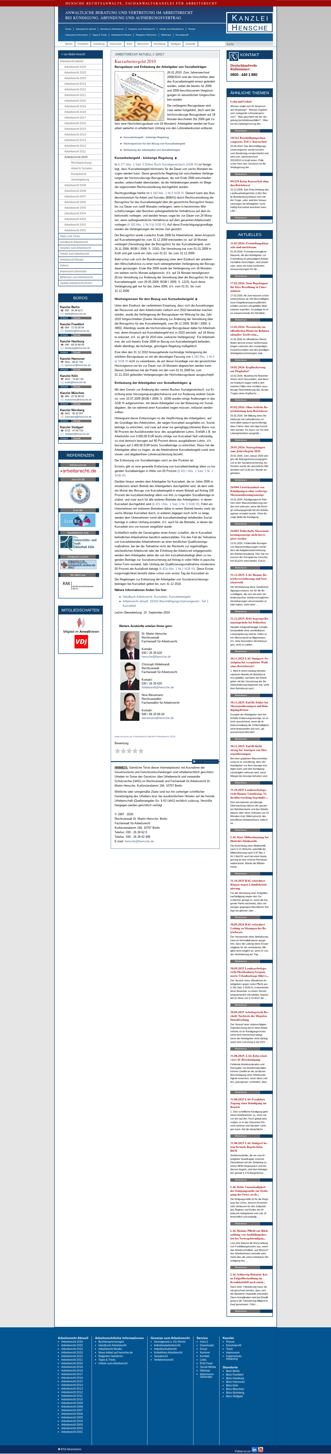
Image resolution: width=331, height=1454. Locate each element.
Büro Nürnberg (235, 1392)
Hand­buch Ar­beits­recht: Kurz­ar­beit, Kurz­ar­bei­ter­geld (156, 596)
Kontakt (204, 1356)
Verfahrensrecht (163, 1359)
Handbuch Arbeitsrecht (112, 29)
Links (203, 1359)
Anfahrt (64, 318)
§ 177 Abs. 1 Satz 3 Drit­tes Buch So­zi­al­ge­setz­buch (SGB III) (158, 164)
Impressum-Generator (76, 35)
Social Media (208, 1367)
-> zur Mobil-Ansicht (73, 54)
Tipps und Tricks (70, 236)
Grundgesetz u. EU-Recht (169, 1341)
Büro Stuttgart (234, 1396)
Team (229, 1349)
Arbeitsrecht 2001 (75, 230)
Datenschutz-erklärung (234, 1357)
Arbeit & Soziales (81, 168)
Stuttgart (175, 44)
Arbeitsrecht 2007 (75, 196)
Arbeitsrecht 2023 (75, 83)
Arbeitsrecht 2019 (75, 106)
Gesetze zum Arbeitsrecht (141, 29)
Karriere (205, 1352)
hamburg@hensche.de (77, 348)
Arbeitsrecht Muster (121, 35)
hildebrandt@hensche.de (158, 687)
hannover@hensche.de (78, 365)
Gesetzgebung (80, 179)
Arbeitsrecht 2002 (75, 224)
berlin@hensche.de (75, 313)
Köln (129, 44)
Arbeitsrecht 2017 (75, 117)
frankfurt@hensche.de (77, 331)
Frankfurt (82, 44)
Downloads (207, 1345)
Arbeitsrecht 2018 (75, 112)
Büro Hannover (235, 1381)
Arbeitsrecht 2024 (75, 78)
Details (76, 318)
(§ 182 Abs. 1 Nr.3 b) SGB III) (146, 224)
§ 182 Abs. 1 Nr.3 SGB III (167, 193)
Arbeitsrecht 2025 (75, 72)
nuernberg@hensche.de (78, 416)
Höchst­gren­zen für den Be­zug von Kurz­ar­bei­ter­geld (154, 143)
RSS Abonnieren (206, 761)
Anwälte (190, 44)
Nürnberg (160, 44)
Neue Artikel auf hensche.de (115, 1352)
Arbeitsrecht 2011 (75, 151)
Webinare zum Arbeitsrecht (76, 277)
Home (68, 29)
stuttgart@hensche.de (77, 434)
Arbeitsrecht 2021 (75, 95)
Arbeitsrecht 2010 (76, 157)
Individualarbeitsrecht (167, 1345)
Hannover (116, 44)
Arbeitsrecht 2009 (75, 185)
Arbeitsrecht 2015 (75, 129)
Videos (64, 265)
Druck (203, 1349)
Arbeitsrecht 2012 (75, 145)
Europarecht (78, 174)
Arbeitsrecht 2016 (75, 123)
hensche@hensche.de (156, 656)
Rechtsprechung (81, 162)
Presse (191, 29)
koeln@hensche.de (75, 382)
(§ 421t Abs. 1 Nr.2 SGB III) (177, 568)
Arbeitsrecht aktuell (86, 29)
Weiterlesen (241, 130)
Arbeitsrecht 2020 (75, 100)
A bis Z (204, 1341)
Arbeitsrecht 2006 (75, 202)
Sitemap (205, 1370)
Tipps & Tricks (99, 35)
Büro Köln (232, 1385)
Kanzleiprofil (182, 35)
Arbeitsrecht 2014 (75, 134)
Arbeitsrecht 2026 (75, 67)
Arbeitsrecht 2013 (75, 140)
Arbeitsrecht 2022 (75, 89)
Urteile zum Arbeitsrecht (171, 29)
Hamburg (99, 44)
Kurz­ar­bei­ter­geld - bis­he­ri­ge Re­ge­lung (146, 137)
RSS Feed (206, 1363)
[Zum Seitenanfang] (176, 158)
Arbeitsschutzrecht (165, 1349)
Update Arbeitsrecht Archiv (76, 283)
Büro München (235, 1389)
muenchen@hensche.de (78, 399)
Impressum (233, 1352)
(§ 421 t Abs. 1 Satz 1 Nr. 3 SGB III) (175, 504)
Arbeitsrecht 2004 (75, 213)
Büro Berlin (233, 1371)
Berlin (69, 44)
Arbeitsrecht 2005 (75, 207)
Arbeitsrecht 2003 (75, 219)
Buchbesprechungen (111, 1341)
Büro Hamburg (235, 1378)
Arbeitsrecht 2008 (75, 190)
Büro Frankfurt (234, 1374)
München (143, 44)
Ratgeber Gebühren (146, 35)
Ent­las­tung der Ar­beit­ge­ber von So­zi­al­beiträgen (152, 150)
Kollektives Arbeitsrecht (168, 1352)
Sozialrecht (161, 1356)
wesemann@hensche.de (158, 718)
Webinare (166, 35)
